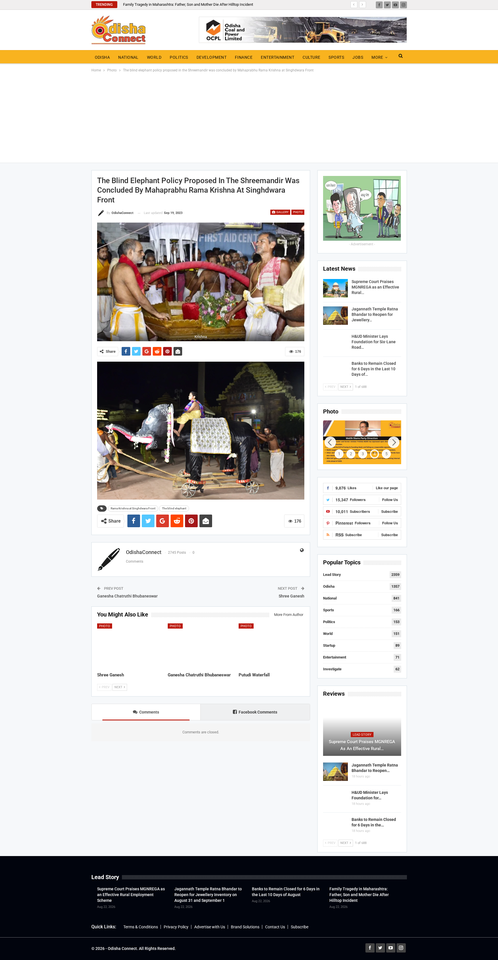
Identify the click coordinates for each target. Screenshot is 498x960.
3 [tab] (363, 453)
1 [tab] (339, 453)
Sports (336, 57)
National (128, 57)
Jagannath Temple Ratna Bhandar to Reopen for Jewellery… (375, 314)
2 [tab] (351, 453)
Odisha (102, 57)
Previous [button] (330, 442)
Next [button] (393, 442)
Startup (329, 645)
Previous (98, 282)
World (154, 57)
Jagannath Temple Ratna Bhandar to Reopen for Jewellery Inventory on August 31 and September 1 (208, 895)
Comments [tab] (149, 712)
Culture (311, 57)
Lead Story (332, 574)
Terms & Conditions (140, 927)
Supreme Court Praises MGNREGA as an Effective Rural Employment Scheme (131, 895)
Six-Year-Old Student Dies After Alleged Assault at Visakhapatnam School (183, 4)
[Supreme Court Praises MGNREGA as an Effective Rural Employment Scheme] (335, 288)
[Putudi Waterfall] (271, 646)
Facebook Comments (258, 712)
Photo (298, 212)
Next (303, 282)
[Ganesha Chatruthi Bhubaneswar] (200, 646)
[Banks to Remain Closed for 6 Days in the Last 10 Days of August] (335, 370)
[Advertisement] (249, 116)
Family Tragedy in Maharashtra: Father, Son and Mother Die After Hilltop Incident (359, 895)
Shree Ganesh (291, 596)
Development (212, 57)
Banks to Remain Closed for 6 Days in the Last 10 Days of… (374, 369)
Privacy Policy (176, 927)
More (377, 57)
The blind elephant (174, 508)
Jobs (357, 57)
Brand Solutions (245, 927)
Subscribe (299, 927)
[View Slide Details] (362, 442)
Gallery (282, 212)
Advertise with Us (209, 927)
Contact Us (275, 927)
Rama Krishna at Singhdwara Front (133, 508)
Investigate (332, 669)
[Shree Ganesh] (130, 646)
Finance (243, 57)
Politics (179, 57)
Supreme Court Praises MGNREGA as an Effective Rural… (375, 287)
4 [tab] (374, 453)
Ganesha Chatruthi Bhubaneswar (127, 596)
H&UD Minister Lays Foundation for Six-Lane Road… (374, 342)
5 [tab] (386, 453)
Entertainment (277, 57)
